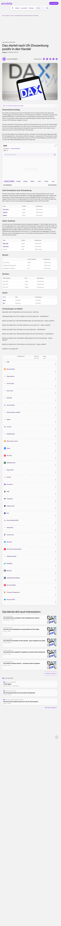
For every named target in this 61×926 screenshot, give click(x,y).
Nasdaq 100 (29, 201)
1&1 (8, 513)
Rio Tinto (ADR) (11, 585)
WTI (4, 303)
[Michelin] (5, 570)
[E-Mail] (57, 59)
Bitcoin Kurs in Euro (12, 441)
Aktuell (17, 8)
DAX (5, 145)
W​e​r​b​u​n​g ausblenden (35, 28)
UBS (8, 491)
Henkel (9, 477)
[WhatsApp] (50, 59)
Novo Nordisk (11, 405)
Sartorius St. (10, 535)
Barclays (9, 542)
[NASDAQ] (5, 563)
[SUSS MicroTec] (5, 462)
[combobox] (30, 154)
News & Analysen (6, 15)
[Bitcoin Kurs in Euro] (5, 441)
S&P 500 (5, 212)
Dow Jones (6, 209)
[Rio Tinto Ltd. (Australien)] (5, 549)
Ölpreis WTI (10, 470)
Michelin (9, 571)
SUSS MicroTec (11, 463)
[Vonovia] (5, 426)
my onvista (24, 8)
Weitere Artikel (51, 673)
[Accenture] (5, 484)
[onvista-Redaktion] (4, 59)
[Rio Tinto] (5, 455)
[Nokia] (5, 448)
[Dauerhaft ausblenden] (56, 105)
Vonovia (9, 427)
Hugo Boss (10, 499)
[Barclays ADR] (5, 599)
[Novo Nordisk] (5, 405)
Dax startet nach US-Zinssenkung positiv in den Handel (26, 15)
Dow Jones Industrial (35, 195)
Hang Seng (45, 231)
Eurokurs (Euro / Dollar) (13, 412)
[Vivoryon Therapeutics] (5, 592)
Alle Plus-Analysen (50, 707)
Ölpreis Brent (10, 376)
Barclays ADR (11, 599)
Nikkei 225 (5, 243)
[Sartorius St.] (5, 534)
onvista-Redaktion (12, 59)
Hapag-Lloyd (10, 506)
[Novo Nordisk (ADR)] (5, 520)
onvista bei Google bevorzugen (14, 105)
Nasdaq (5, 215)
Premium (31, 8)
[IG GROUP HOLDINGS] (5, 578)
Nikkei (4, 229)
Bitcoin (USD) (11, 369)
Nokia (8, 448)
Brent (4, 300)
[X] (53, 59)
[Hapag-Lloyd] (5, 506)
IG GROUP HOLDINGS (13, 578)
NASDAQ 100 (11, 434)
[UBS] (5, 491)
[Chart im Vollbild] (56, 145)
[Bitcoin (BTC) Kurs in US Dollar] (5, 369)
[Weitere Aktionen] (56, 364)
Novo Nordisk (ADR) (12, 520)
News (12, 15)
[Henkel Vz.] (5, 477)
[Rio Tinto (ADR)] (5, 585)
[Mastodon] (44, 59)
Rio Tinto (9, 455)
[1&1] (5, 513)
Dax (9, 115)
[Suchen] (47, 8)
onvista (4, 52)
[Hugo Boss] (5, 498)
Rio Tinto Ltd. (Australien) (14, 549)
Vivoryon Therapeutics (13, 592)
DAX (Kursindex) (11, 556)
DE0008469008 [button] (16, 148)
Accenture (10, 484)
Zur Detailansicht (7, 185)
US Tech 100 (10, 383)
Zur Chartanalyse (52, 185)
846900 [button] (7, 148)
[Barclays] (5, 542)
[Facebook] (47, 59)
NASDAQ (9, 563)
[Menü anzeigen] (12, 8)
